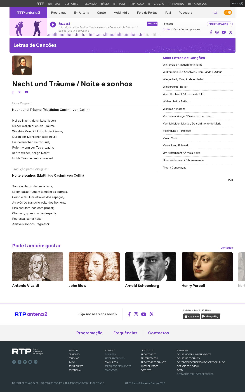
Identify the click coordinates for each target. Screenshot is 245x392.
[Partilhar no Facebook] (13, 92)
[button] (215, 12)
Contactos (158, 333)
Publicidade (97, 383)
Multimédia (121, 13)
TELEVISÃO (74, 358)
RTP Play (119, 3)
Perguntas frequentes (118, 366)
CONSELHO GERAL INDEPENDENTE (194, 354)
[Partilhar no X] (19, 92)
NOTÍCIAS (73, 350)
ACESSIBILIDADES (149, 366)
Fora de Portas (147, 13)
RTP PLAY (109, 350)
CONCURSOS (111, 362)
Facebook (14, 362)
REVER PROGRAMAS (114, 358)
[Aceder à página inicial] (28, 12)
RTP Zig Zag (156, 3)
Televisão (90, 3)
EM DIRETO (110, 354)
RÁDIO (72, 362)
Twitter (20, 362)
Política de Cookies (51, 383)
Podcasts (185, 13)
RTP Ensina (176, 3)
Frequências (125, 333)
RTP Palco (137, 3)
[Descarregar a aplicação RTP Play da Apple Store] (191, 316)
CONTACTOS (147, 350)
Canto (101, 13)
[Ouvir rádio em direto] (28, 27)
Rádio (105, 3)
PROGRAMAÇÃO (219, 24)
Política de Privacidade (25, 383)
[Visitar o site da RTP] (40, 3)
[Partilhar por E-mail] (26, 92)
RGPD (180, 370)
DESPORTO (74, 354)
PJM (168, 13)
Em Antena (81, 13)
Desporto (72, 3)
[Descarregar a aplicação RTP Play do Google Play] (210, 316)
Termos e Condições (76, 383)
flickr (36, 362)
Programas (58, 13)
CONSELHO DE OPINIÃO (188, 358)
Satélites (146, 370)
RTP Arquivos (197, 3)
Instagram (25, 362)
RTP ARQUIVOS (76, 366)
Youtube (30, 362)
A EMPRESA (182, 350)
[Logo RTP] (27, 352)
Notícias (54, 3)
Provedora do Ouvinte (153, 362)
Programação (89, 333)
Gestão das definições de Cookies (195, 374)
